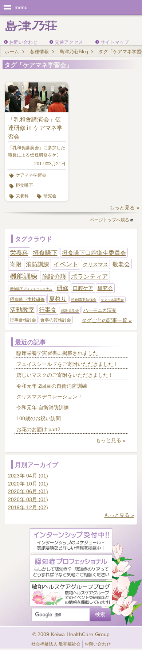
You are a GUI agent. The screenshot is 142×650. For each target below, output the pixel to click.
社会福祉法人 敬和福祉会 (55, 644)
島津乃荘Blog (74, 51)
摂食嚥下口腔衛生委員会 (94, 253)
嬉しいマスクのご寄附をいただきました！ (64, 375)
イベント (66, 264)
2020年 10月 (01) (28, 484)
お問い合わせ (23, 42)
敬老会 (121, 264)
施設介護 (54, 276)
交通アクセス (69, 42)
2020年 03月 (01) (28, 499)
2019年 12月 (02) (28, 507)
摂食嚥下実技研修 (27, 299)
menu (21, 7)
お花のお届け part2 (38, 429)
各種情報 (39, 51)
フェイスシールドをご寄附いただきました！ (67, 364)
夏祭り (58, 299)
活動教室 (22, 309)
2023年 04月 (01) (28, 476)
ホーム (12, 51)
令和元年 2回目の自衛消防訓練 (51, 386)
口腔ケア (83, 288)
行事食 (47, 310)
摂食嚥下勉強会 (83, 300)
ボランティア (89, 276)
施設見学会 (70, 311)
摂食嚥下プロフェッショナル (31, 289)
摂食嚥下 (24, 185)
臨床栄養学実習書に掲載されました (57, 353)
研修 (62, 288)
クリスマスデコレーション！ (49, 396)
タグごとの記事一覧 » (107, 320)
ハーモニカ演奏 (100, 310)
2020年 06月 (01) (28, 491)
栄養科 (22, 196)
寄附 (15, 264)
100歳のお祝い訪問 (38, 418)
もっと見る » (124, 207)
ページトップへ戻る (109, 220)
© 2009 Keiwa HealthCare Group (71, 634)
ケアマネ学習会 (31, 175)
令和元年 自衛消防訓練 (42, 407)
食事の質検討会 (55, 320)
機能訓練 (24, 276)
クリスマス (95, 264)
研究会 (49, 196)
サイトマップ (114, 42)
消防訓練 (37, 264)
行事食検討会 (23, 320)
